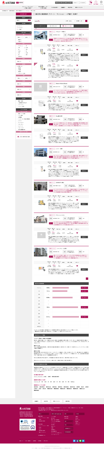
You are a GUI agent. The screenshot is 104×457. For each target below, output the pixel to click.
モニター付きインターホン (55, 434)
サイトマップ (77, 424)
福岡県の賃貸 (40, 416)
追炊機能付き (53, 429)
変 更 (29, 20)
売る (70, 2)
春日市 (82, 386)
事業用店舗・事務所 (42, 421)
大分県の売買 (66, 418)
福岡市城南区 (66, 386)
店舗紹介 (36, 401)
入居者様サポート (76, 2)
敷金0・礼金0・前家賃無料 (55, 419)
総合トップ (21, 440)
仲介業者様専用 (82, 2)
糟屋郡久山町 (82, 388)
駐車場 (49, 376)
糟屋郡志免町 (62, 388)
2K (48, 381)
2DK (51, 381)
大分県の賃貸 (40, 424)
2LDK (54, 381)
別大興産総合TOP (5, 10)
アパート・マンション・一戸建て (40, 376)
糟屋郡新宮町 (75, 388)
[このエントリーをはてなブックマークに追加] (83, 441)
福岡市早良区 (72, 386)
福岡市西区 (60, 386)
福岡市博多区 (42, 386)
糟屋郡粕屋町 (36, 390)
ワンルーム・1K (37, 381)
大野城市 (87, 386)
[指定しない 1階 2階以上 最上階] (24, 89)
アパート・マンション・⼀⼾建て (44, 417)
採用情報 (39, 440)
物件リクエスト (56, 401)
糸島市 (40, 388)
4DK (68, 381)
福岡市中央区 (48, 386)
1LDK (45, 381)
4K (65, 381)
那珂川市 (44, 388)
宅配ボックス (53, 426)
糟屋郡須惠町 (69, 388)
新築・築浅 (53, 418)
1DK (42, 381)
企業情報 (34, 440)
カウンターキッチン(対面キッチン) (56, 432)
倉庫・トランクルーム (42, 432)
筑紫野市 (78, 386)
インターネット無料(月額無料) (55, 421)
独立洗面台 (53, 424)
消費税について (77, 423)
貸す (66, 2)
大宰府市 (35, 388)
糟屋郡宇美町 (49, 388)
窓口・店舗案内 (28, 440)
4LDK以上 (72, 381)
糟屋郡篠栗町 (56, 388)
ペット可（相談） (53, 416)
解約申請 (67, 401)
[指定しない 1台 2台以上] (24, 95)
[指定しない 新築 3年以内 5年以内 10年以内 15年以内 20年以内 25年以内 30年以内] (24, 84)
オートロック (53, 423)
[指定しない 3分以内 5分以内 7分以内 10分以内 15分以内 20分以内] (24, 61)
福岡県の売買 (66, 416)
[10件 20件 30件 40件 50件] (82, 21)
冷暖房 (52, 427)
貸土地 (40, 428)
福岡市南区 (54, 386)
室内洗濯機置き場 (54, 431)
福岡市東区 (36, 386)
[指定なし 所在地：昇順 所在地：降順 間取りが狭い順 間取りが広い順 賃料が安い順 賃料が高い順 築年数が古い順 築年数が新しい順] (72, 21)
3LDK (63, 381)
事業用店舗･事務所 (55, 376)
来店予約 (46, 401)
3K (57, 381)
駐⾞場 (40, 419)
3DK (60, 381)
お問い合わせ (46, 440)
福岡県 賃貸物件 (12, 10)
